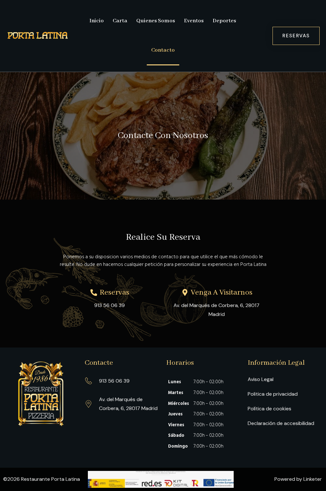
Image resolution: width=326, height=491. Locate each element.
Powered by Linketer (298, 479)
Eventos (194, 21)
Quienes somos (155, 21)
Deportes (224, 21)
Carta (120, 21)
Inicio (96, 21)
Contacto (163, 50)
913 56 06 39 (109, 305)
